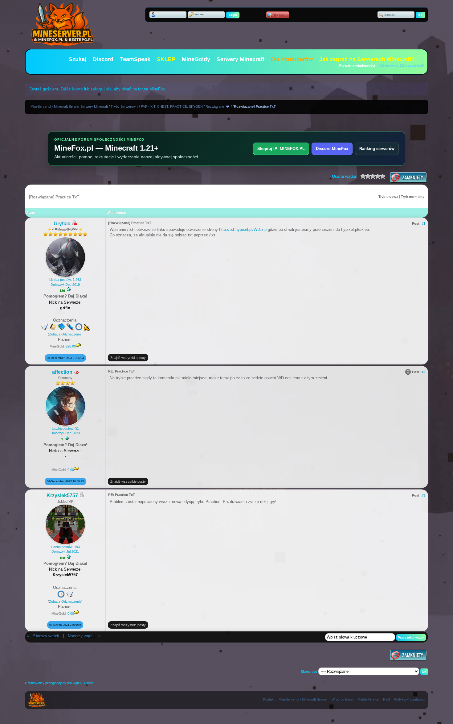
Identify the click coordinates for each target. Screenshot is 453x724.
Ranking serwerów (376, 148)
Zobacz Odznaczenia (65, 334)
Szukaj (77, 59)
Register (278, 14)
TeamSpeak (135, 59)
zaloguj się (101, 89)
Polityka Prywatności (409, 699)
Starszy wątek (46, 636)
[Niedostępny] (74, 224)
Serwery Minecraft (240, 59)
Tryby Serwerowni (124, 106)
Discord (103, 59)
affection (62, 372)
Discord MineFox (332, 148)
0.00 (70, 470)
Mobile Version (368, 699)
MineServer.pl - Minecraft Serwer (303, 699)
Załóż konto (71, 89)
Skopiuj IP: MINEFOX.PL (281, 148)
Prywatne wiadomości (357, 65)
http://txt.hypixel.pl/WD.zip (243, 229)
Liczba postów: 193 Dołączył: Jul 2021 (65, 549)
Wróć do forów (342, 699)
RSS (386, 699)
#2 (423, 372)
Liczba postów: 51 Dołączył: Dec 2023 (65, 430)
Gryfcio (62, 223)
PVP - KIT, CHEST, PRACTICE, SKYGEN (172, 106)
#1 (423, 223)
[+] (68, 289)
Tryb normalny (412, 196)
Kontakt (269, 699)
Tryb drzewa (388, 196)
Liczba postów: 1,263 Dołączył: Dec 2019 (65, 282)
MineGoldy (196, 59)
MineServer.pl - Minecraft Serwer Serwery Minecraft (69, 106)
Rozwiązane (215, 106)
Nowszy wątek (81, 636)
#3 (423, 495)
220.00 (71, 346)
